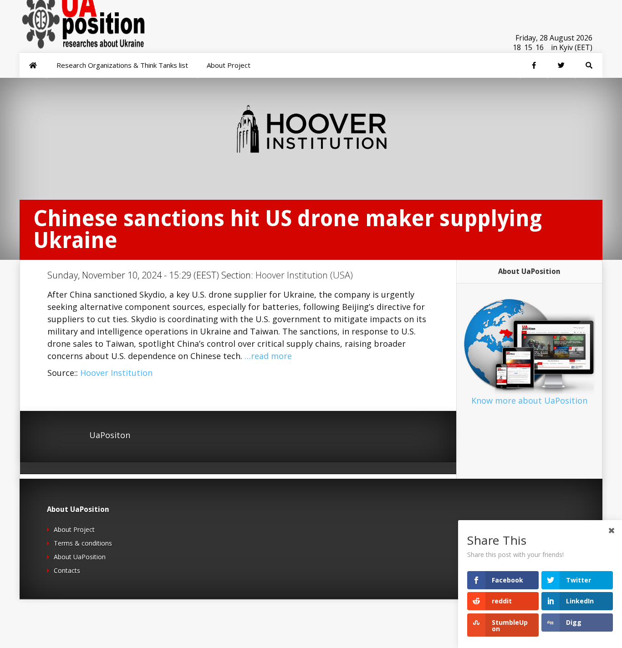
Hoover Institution (116, 372)
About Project (74, 529)
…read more (268, 355)
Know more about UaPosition (529, 400)
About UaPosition (80, 556)
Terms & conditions (83, 543)
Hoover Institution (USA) (304, 275)
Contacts (67, 570)
